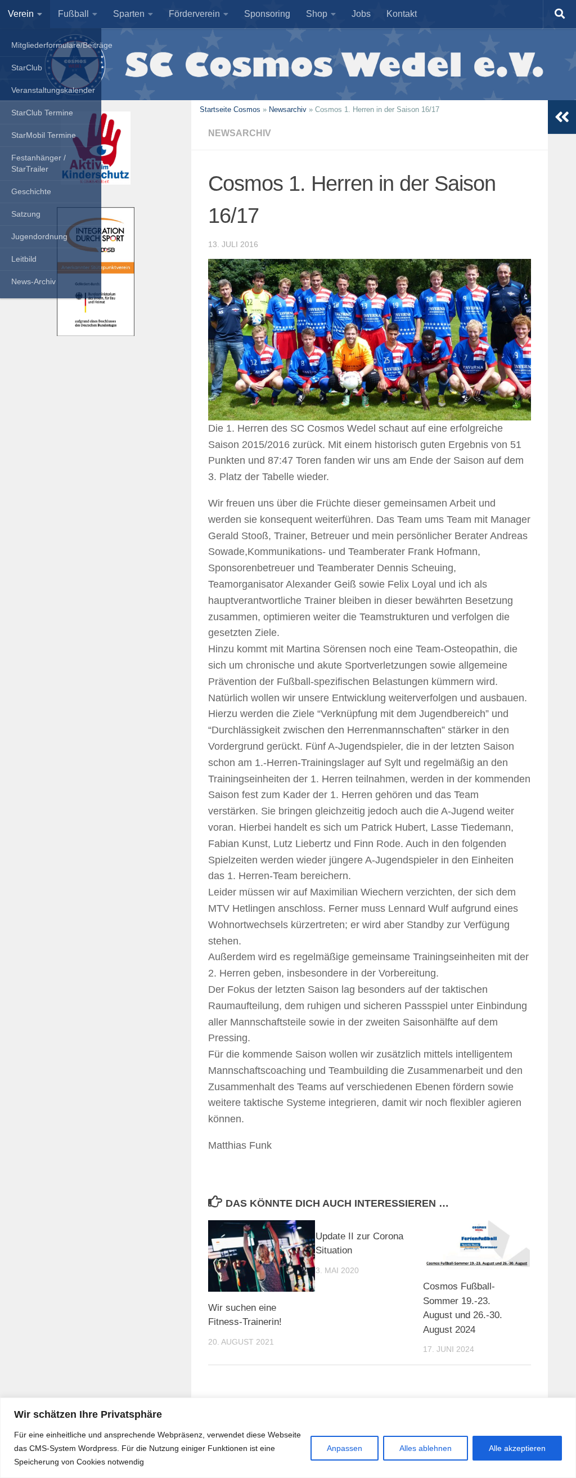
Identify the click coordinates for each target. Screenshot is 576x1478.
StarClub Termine (42, 112)
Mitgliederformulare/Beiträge (56, 45)
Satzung (25, 213)
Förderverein (194, 14)
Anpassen (344, 1448)
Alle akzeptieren (517, 1448)
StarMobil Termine (43, 135)
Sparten (129, 14)
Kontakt (401, 14)
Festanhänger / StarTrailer (38, 163)
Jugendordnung (39, 236)
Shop (316, 14)
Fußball (73, 14)
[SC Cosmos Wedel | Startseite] (288, 64)
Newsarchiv (288, 109)
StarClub (26, 67)
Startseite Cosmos (230, 109)
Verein (21, 14)
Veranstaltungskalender (53, 90)
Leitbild (24, 258)
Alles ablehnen (425, 1448)
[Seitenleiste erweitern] (562, 117)
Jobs (361, 14)
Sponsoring (267, 14)
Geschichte (31, 191)
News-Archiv (33, 281)
